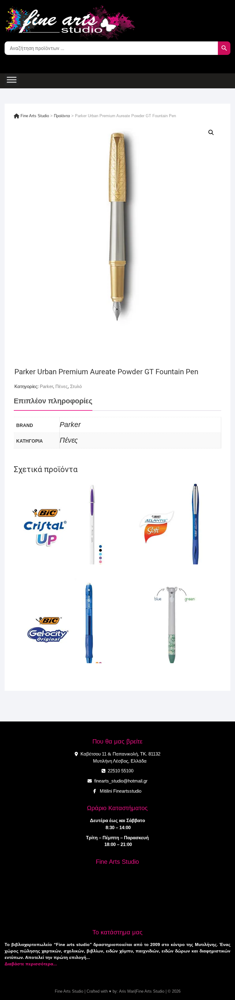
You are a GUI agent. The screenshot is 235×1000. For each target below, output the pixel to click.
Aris (122, 991)
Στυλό (76, 386)
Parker (46, 386)
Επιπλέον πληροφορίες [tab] (53, 401)
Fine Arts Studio (69, 991)
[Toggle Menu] (12, 80)
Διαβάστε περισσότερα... (31, 963)
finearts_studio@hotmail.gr (120, 780)
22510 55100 (119, 770)
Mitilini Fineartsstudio (119, 791)
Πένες (61, 386)
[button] (211, 132)
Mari (130, 991)
